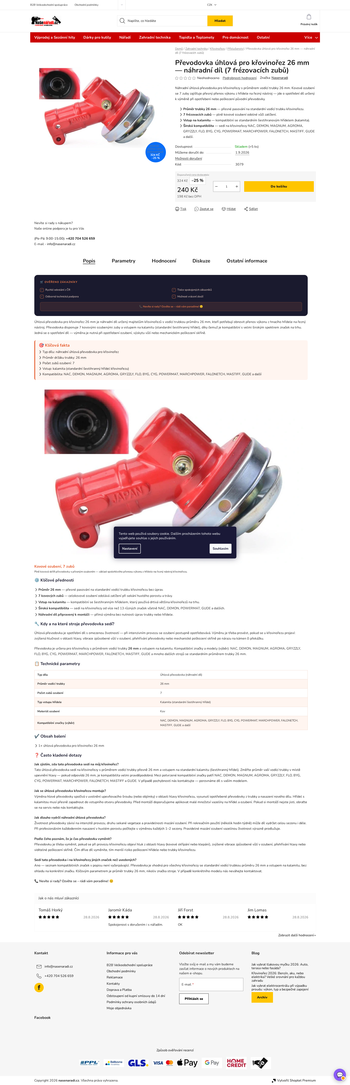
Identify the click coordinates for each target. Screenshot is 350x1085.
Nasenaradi (280, 78)
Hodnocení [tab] (164, 261)
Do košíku (279, 186)
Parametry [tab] (123, 261)
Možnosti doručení (188, 158)
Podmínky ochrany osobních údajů (131, 1002)
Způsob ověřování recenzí (175, 1050)
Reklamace (115, 977)
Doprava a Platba (119, 990)
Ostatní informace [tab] (247, 261)
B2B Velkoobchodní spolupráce (49, 5)
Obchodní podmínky (86, 5)
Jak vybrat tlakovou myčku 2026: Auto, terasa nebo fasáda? (280, 966)
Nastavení (129, 548)
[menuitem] (54, 37)
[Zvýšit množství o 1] (237, 186)
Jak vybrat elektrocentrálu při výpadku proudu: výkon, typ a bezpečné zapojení (280, 987)
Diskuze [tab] (201, 261)
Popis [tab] (89, 261)
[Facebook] (39, 987)
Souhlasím (220, 548)
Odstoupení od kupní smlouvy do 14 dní (136, 996)
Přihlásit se (194, 999)
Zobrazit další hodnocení (296, 935)
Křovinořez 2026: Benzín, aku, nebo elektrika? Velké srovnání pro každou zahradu (278, 977)
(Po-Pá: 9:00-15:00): (64, 238)
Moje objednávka (119, 1008)
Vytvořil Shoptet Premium (296, 1080)
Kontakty (113, 983)
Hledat (220, 21)
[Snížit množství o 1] (216, 186)
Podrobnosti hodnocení (240, 78)
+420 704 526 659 (59, 976)
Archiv (262, 997)
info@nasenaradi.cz (61, 244)
